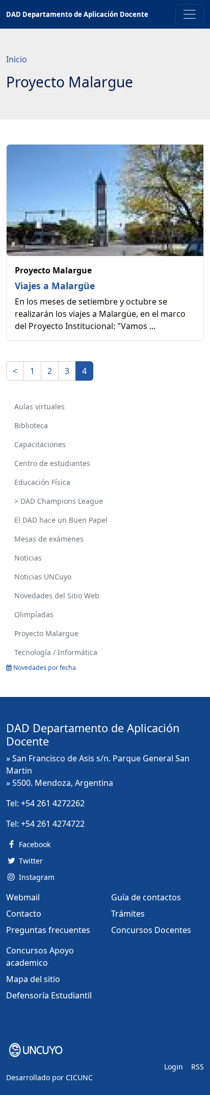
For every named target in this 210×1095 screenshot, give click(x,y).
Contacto (23, 913)
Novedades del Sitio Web (56, 595)
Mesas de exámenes (49, 539)
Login (173, 1066)
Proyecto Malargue (46, 633)
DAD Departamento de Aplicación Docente (77, 14)
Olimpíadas (34, 614)
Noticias (28, 558)
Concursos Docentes (151, 930)
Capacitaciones (40, 444)
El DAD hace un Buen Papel (61, 520)
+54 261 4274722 (53, 823)
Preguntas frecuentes (48, 930)
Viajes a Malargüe (55, 285)
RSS (197, 1066)
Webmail (23, 897)
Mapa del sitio (33, 979)
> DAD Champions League (58, 501)
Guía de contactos (146, 897)
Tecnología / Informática (55, 652)
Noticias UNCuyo (42, 576)
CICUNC (79, 1077)
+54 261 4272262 (53, 803)
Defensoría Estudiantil (49, 995)
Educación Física (42, 482)
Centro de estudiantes (52, 463)
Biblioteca (31, 425)
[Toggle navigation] (189, 14)
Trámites (128, 913)
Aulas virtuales (39, 406)
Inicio (16, 59)
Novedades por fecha (44, 667)
